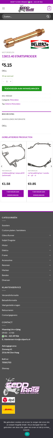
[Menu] (3, 8)
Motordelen (8, 52)
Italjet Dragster (8, 240)
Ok (27, 434)
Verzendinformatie (10, 295)
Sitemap (5, 368)
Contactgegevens (9, 315)
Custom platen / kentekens (14, 230)
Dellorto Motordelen (12, 104)
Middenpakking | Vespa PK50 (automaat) (13, 174)
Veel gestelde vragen (11, 305)
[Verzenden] (48, 16)
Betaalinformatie (9, 300)
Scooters (6, 225)
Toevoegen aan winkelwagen (22, 88)
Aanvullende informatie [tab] (13, 119)
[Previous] (2, 171)
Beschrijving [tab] (8, 114)
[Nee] (49, 429)
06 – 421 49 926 (36, 2)
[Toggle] (50, 235)
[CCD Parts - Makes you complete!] (26, 8)
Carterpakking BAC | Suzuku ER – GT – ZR (38, 174)
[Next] (51, 171)
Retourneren (7, 310)
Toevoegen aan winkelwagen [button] (13, 193)
